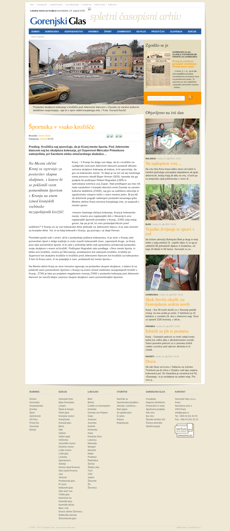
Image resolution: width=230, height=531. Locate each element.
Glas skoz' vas (65, 491)
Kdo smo (150, 412)
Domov (35, 31)
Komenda (92, 429)
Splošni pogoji (153, 426)
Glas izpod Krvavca (68, 470)
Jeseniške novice (67, 443)
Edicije (192, 31)
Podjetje (86, 5)
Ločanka (63, 457)
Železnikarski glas (67, 518)
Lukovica (92, 440)
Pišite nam (100, 5)
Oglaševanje (72, 5)
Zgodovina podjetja (155, 409)
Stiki (61, 429)
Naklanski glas (66, 487)
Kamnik (91, 426)
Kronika (93, 31)
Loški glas (63, 453)
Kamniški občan (66, 505)
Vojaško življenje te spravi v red (170, 231)
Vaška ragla (64, 436)
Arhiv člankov (37, 37)
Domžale (92, 409)
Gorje (90, 416)
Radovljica (93, 460)
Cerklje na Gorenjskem (99, 406)
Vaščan (62, 433)
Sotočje (62, 464)
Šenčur (91, 464)
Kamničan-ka (65, 498)
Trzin (90, 470)
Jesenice (92, 419)
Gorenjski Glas (66, 399)
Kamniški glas (65, 501)
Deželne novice (66, 447)
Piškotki (112, 5)
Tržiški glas (64, 494)
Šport (108, 31)
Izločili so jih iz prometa (167, 331)
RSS (32, 5)
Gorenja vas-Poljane (98, 412)
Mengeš (92, 447)
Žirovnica (92, 487)
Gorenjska (52, 31)
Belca (61, 426)
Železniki (92, 481)
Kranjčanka (64, 419)
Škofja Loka (93, 467)
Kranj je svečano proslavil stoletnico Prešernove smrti (184, 64)
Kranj (90, 433)
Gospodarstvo (74, 31)
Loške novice (65, 450)
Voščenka (63, 440)
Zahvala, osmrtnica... (127, 406)
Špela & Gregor (66, 409)
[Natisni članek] (120, 136)
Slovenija (176, 31)
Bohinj (91, 402)
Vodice (91, 477)
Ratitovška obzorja (68, 515)
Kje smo (150, 416)
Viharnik (63, 477)
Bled (90, 399)
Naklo (90, 453)
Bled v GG (63, 508)
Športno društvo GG (155, 419)
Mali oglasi (122, 409)
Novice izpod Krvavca (69, 467)
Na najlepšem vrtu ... (164, 163)
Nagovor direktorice (155, 402)
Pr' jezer (62, 484)
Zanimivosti (124, 31)
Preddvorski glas (67, 481)
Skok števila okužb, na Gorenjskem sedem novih (168, 301)
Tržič (90, 474)
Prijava (120, 419)
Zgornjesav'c (65, 460)
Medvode (92, 443)
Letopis (62, 406)
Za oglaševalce (124, 412)
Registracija (122, 423)
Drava (151, 361)
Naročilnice (56, 5)
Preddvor (92, 457)
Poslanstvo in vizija (155, 406)
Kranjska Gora (95, 436)
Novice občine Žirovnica (70, 511)
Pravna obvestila (154, 423)
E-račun (121, 416)
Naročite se (122, 399)
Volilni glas (64, 412)
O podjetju (151, 399)
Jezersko (92, 423)
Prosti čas (158, 31)
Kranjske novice (66, 416)
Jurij (61, 474)
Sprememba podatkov (127, 402)
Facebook (42, 5)
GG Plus (141, 31)
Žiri (89, 484)
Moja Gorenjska (66, 402)
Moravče (92, 450)
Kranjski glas (65, 423)
